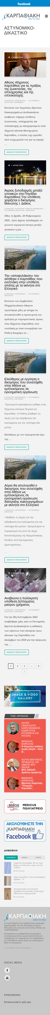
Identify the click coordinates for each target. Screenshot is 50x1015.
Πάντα (38, 857)
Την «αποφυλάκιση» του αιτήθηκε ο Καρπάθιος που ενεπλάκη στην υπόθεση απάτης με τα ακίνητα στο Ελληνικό (23, 282)
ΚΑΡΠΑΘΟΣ (30, 210)
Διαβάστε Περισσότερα (17, 152)
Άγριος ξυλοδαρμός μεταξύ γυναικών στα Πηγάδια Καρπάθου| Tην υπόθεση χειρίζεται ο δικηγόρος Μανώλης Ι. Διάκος (23, 197)
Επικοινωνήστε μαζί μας (17, 1002)
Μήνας (25, 857)
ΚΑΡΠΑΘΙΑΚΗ (20, 100)
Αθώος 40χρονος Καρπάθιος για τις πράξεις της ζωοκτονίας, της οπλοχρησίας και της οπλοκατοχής (22, 89)
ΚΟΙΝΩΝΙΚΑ (18, 102)
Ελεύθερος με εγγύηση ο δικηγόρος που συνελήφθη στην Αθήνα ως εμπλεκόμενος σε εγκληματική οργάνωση (23, 385)
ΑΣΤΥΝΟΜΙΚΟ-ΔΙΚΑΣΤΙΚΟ (14, 210)
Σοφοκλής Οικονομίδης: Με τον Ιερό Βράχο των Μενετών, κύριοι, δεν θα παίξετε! (28, 865)
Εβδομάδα (11, 857)
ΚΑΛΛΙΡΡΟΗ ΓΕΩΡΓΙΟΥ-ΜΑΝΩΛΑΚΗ (29, 208)
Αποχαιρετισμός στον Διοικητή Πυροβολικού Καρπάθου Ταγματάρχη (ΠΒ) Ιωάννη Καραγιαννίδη (29, 891)
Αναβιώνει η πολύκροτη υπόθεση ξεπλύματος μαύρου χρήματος (21, 601)
